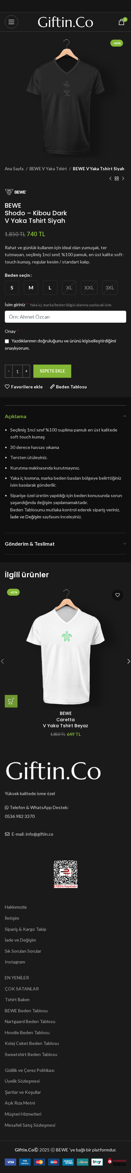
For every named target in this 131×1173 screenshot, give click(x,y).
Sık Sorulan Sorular (23, 951)
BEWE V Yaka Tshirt (49, 168)
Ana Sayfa (14, 168)
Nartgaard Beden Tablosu (30, 1021)
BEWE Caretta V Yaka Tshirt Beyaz (65, 719)
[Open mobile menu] (11, 22)
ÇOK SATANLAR (22, 988)
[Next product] (123, 178)
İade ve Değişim (25, 516)
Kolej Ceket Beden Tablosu (32, 1043)
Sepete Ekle (52, 370)
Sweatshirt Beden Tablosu (31, 1054)
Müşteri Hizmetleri (23, 1114)
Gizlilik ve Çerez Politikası (29, 1070)
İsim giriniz (58, 304)
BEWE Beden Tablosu (26, 1010)
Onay (12, 331)
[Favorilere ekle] (117, 595)
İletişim (12, 918)
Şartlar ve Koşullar (23, 1092)
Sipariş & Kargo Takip (25, 929)
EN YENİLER (17, 977)
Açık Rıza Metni (20, 1102)
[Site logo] (65, 21)
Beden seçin (17, 275)
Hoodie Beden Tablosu (27, 1032)
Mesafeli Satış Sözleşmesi (30, 1125)
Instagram (15, 961)
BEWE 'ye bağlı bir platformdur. (86, 1149)
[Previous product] (110, 178)
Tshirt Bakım (17, 999)
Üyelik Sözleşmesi (22, 1081)
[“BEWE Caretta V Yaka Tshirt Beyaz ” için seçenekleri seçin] (11, 701)
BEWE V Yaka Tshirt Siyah (98, 168)
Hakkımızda (16, 907)
